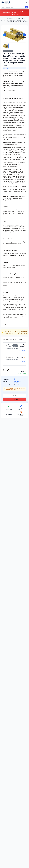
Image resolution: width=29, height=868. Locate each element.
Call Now (16, 399)
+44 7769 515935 (12, 12)
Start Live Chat (15, 14)
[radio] (4, 347)
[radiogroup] (14, 354)
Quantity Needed (8, 370)
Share (21, 324)
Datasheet (9, 324)
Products (3, 20)
